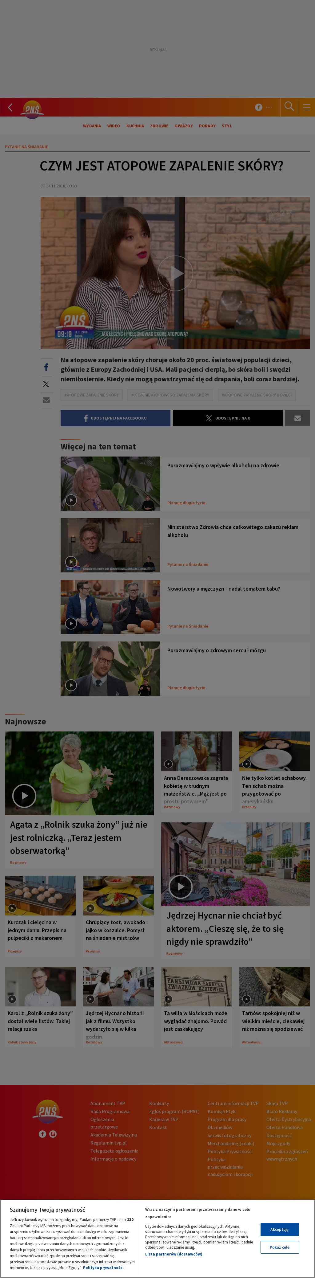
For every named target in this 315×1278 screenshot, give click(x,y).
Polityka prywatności (103, 1267)
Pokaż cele (279, 1247)
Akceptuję (279, 1229)
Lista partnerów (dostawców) (173, 1254)
